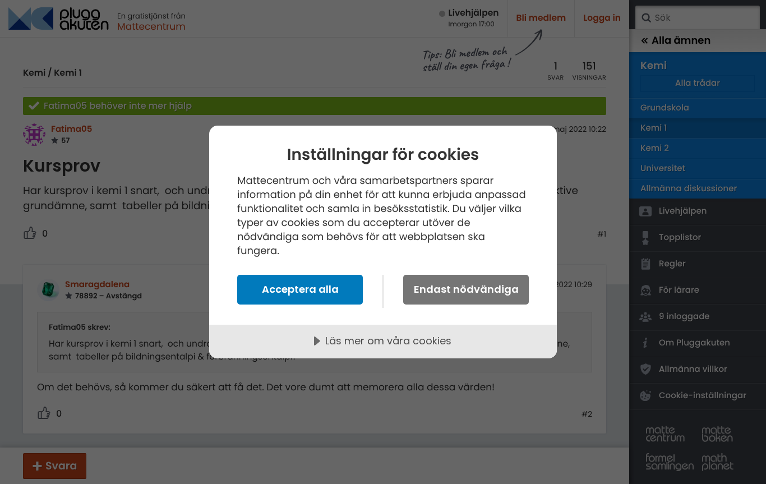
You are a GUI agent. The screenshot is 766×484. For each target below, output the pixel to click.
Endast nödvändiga (466, 289)
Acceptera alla (300, 289)
